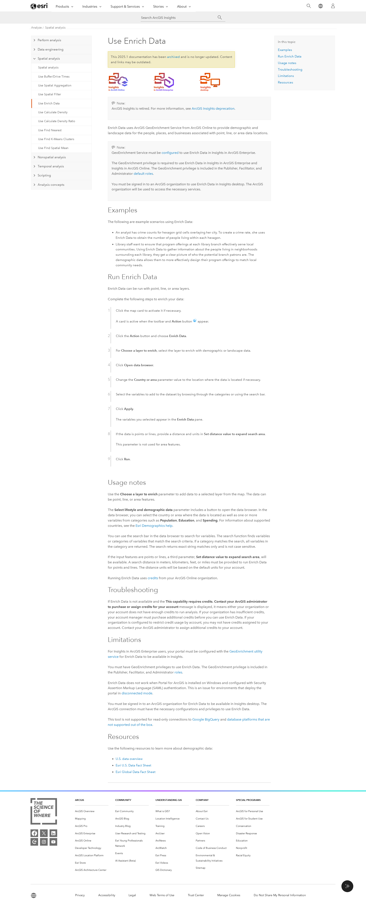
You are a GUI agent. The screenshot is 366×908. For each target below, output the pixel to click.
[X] (44, 833)
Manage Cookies (228, 895)
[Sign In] (333, 6)
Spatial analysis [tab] (49, 58)
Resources (285, 82)
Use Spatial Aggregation (54, 85)
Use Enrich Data (49, 103)
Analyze (36, 27)
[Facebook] (34, 833)
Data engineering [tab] (50, 49)
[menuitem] (91, 811)
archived (173, 57)
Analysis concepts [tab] (51, 185)
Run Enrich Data (289, 56)
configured (170, 153)
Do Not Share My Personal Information (280, 895)
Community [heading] (123, 799)
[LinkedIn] (53, 833)
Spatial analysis (55, 27)
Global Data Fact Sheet (135, 772)
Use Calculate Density (53, 112)
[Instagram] (44, 842)
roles (178, 672)
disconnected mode (137, 693)
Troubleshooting (290, 69)
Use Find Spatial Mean (53, 148)
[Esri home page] (39, 6)
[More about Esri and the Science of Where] (43, 812)
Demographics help (154, 526)
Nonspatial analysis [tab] (52, 157)
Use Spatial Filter (49, 94)
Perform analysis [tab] (49, 40)
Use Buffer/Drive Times (53, 76)
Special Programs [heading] (248, 799)
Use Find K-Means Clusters (56, 139)
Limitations (286, 76)
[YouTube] (53, 842)
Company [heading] (202, 799)
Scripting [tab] (44, 175)
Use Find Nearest (49, 130)
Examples (285, 50)
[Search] (309, 6)
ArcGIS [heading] (79, 799)
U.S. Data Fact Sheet (133, 765)
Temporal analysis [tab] (51, 166)
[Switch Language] (320, 6)
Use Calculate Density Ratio (56, 121)
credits (153, 578)
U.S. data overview (129, 759)
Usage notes (287, 63)
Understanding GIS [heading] (168, 799)
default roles (143, 174)
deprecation (213, 109)
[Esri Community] (34, 842)
